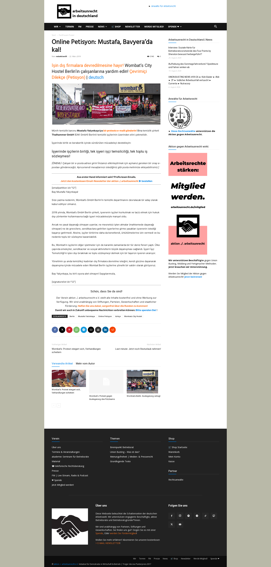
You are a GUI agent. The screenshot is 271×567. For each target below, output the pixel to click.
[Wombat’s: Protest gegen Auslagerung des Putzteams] (106, 381)
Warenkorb (174, 451)
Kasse (171, 461)
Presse (90, 26)
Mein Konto (174, 456)
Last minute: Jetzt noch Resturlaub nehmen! (138, 349)
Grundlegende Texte (120, 461)
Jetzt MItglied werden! (63, 484)
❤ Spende (57, 480)
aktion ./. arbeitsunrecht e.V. (66, 564)
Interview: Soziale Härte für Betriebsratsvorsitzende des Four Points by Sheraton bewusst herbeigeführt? (189, 50)
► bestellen (145, 181)
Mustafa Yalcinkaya (86, 316)
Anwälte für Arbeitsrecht (163, 6)
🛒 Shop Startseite (177, 447)
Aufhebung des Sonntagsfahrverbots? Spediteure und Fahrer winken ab (193, 65)
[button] (215, 26)
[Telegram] (84, 330)
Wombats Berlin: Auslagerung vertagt (143, 396)
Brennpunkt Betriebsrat (122, 447)
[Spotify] (188, 516)
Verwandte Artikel (62, 363)
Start (54, 35)
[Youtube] (180, 524)
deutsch (96, 77)
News (101, 26)
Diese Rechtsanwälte (183, 131)
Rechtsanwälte (175, 479)
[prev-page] (54, 405)
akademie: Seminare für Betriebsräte (70, 456)
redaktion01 (61, 56)
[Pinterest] (69, 330)
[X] (62, 330)
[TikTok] (205, 516)
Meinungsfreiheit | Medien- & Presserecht (131, 456)
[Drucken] (98, 330)
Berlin (72, 316)
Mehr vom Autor (85, 363)
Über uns (56, 447)
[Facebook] (55, 330)
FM (79, 26)
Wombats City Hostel (133, 316)
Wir (56, 26)
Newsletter (132, 26)
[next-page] (59, 405)
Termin (69, 26)
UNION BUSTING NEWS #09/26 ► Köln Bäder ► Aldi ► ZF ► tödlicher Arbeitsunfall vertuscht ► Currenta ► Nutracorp (193, 80)
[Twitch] (214, 516)
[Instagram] (180, 516)
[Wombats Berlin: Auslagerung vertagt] (144, 381)
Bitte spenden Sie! (146, 310)
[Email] (91, 330)
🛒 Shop (116, 26)
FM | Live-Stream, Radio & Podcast (70, 475)
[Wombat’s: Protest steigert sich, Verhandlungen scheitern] (69, 378)
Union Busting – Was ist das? (124, 451)
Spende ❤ (173, 26)
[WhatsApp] (76, 330)
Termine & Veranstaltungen (66, 451)
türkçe (118, 316)
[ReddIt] (112, 330)
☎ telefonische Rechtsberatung (68, 466)
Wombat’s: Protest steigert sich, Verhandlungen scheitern (76, 351)
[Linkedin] (105, 330)
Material (56, 461)
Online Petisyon (105, 316)
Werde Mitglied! (154, 26)
